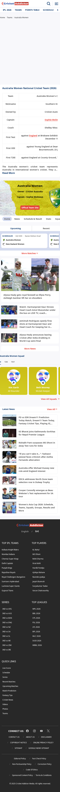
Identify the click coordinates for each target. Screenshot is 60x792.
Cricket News (7, 700)
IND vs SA (6, 631)
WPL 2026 (36, 609)
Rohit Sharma (37, 559)
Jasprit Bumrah (38, 581)
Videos (5, 704)
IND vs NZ (6, 627)
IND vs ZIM (7, 645)
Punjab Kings (7, 568)
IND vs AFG (7, 609)
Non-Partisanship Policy (21, 764)
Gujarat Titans (7, 590)
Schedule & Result (33, 218)
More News (30, 348)
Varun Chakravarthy (40, 590)
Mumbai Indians (8, 554)
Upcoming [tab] (15, 228)
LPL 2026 (36, 627)
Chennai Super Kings (10, 559)
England (33, 135)
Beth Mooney (43, 387)
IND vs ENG (7, 622)
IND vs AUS (7, 613)
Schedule (48, 9)
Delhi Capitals (7, 563)
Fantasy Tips (7, 695)
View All (51, 409)
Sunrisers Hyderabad (10, 581)
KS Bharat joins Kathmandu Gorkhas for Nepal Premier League (37, 433)
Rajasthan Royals (8, 572)
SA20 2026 (36, 640)
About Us (30, 737)
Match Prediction (9, 690)
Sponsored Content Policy (22, 775)
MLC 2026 (36, 636)
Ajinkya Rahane (38, 572)
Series (5, 677)
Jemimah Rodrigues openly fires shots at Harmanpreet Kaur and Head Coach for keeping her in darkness (36, 323)
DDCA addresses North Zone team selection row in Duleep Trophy (36, 481)
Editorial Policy (20, 758)
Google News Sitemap (39, 748)
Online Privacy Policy (43, 742)
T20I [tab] (6, 362)
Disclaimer (46, 737)
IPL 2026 (7, 9)
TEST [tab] (13, 362)
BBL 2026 (36, 613)
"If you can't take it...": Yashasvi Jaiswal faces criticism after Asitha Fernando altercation (36, 456)
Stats (48, 218)
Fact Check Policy (39, 758)
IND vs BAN (7, 618)
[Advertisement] (30, 52)
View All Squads (49, 399)
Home (7, 218)
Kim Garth (14, 387)
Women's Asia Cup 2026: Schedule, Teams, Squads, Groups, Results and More (37, 507)
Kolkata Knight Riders (10, 549)
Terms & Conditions (44, 775)
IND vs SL (6, 636)
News (17, 218)
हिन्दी (37, 531)
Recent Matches (8, 681)
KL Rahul (35, 549)
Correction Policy (44, 764)
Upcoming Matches (10, 686)
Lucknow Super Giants (11, 586)
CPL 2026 (36, 618)
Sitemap (18, 748)
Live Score (6, 668)
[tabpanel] (30, 241)
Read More (8, 173)
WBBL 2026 (37, 645)
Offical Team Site (30, 207)
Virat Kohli (36, 563)
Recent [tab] (46, 228)
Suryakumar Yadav (40, 586)
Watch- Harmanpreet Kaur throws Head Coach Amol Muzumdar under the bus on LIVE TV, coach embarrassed (37, 310)
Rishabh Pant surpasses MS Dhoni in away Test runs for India (37, 444)
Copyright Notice (18, 742)
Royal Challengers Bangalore (13, 577)
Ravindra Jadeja (38, 577)
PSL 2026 (36, 622)
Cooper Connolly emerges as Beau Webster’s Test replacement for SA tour (36, 493)
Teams (18, 9)
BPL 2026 (36, 631)
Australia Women (13, 240)
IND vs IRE (6, 649)
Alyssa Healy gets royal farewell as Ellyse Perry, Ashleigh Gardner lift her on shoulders (27, 296)
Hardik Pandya (38, 568)
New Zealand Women (15, 244)
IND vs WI (6, 640)
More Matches (29, 253)
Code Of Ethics (32, 769)
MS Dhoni (36, 554)
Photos (5, 709)
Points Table (32, 9)
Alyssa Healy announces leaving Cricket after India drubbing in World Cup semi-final (36, 337)
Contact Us (14, 737)
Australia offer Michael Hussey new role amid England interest (36, 469)
